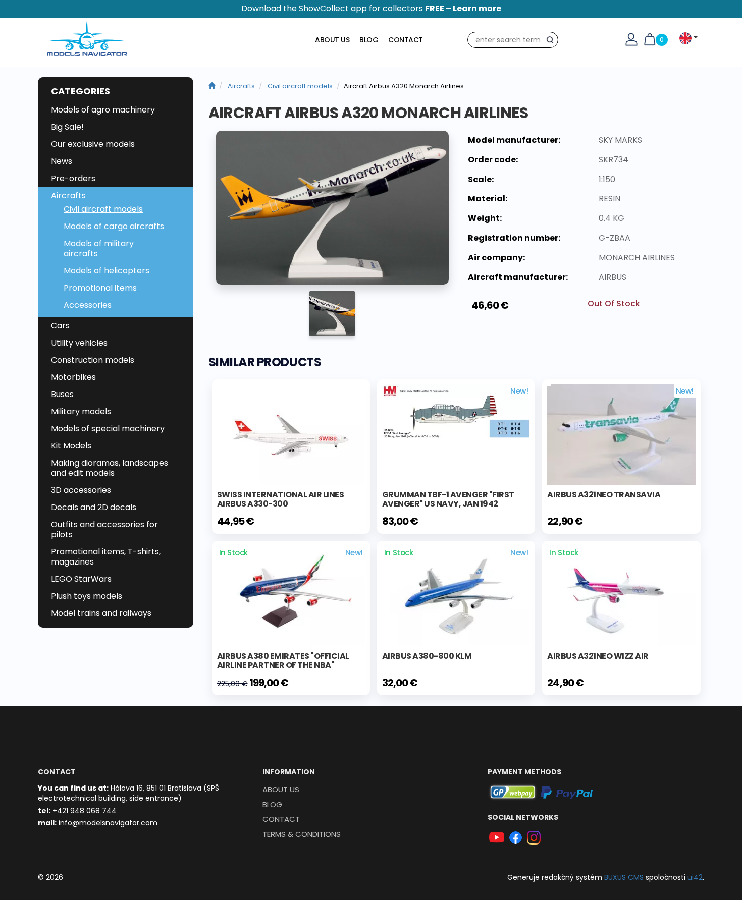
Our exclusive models (93, 144)
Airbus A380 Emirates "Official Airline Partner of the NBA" (283, 660)
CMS (624, 877)
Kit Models (71, 446)
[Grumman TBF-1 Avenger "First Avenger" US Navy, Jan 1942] (456, 411)
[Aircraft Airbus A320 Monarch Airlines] (332, 208)
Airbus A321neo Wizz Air (598, 656)
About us (332, 40)
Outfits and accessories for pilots (104, 529)
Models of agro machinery (103, 110)
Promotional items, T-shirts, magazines (106, 557)
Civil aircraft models (103, 209)
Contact (405, 40)
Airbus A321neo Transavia (603, 494)
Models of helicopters (106, 270)
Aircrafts (68, 195)
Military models (81, 411)
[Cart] (650, 39)
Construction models (92, 360)
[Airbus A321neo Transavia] (621, 434)
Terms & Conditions (301, 834)
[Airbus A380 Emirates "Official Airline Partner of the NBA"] (291, 595)
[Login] (631, 39)
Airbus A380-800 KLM (427, 656)
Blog (368, 40)
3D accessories (81, 490)
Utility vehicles (79, 343)
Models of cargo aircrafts (114, 226)
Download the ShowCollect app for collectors (371, 8)
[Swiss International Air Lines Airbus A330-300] (291, 434)
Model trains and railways (101, 613)
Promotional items (100, 288)
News (61, 161)
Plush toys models (86, 596)
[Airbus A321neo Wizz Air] (621, 595)
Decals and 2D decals (93, 507)
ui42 (695, 877)
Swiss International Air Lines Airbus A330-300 (280, 499)
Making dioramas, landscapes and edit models (109, 468)
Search (552, 42)
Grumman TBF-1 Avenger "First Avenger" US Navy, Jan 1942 (448, 499)
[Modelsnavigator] (211, 86)
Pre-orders (73, 178)
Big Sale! (67, 127)
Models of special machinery (108, 428)
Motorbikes (73, 377)
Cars (60, 325)
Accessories (88, 305)
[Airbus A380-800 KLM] (456, 595)
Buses (62, 394)
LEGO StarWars (81, 579)
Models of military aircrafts (99, 248)
